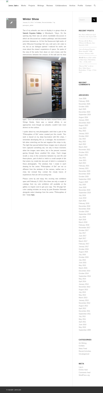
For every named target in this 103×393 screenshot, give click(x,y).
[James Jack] (11, 5)
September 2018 (85, 214)
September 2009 (85, 330)
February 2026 (84, 101)
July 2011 (82, 316)
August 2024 (83, 117)
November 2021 (84, 150)
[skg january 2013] (11, 23)
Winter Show (31, 19)
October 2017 (84, 230)
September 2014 (85, 276)
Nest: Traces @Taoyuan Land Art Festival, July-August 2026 (87, 36)
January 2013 (84, 300)
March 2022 (83, 147)
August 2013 (83, 290)
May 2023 (82, 131)
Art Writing (82, 343)
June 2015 (82, 263)
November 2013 (84, 287)
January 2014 (84, 284)
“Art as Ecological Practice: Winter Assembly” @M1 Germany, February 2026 (87, 51)
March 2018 (83, 222)
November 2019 (84, 190)
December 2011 (84, 311)
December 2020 (84, 171)
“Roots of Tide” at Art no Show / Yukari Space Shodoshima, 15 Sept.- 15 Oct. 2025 (88, 69)
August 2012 (83, 306)
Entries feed (83, 370)
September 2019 (85, 193)
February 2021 (84, 166)
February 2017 (84, 244)
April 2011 (82, 322)
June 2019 (82, 198)
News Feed (83, 348)
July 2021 (82, 158)
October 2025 (84, 107)
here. (33, 195)
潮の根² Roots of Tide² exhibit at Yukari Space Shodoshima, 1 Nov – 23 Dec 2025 (87, 60)
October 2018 (84, 211)
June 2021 (82, 160)
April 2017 (82, 238)
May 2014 (82, 279)
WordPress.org (84, 375)
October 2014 (84, 273)
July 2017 (82, 233)
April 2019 (82, 201)
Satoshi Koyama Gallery (32, 33)
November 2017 (84, 228)
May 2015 (82, 265)
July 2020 (82, 185)
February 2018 (84, 225)
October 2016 (84, 249)
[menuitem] (16, 5)
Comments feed (84, 372)
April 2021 (82, 163)
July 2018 (82, 217)
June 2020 (82, 187)
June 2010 (82, 325)
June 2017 (82, 236)
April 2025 (82, 109)
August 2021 (83, 155)
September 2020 (85, 179)
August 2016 (83, 252)
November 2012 (84, 303)
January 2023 (84, 133)
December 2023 (84, 123)
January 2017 (84, 246)
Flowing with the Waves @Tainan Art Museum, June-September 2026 (87, 43)
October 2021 (84, 152)
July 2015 (82, 260)
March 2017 (83, 241)
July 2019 (82, 195)
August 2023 (83, 125)
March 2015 (83, 268)
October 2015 (84, 257)
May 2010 (82, 327)
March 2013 (83, 298)
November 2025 (84, 104)
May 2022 (82, 141)
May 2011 (82, 319)
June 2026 (82, 98)
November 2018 (84, 209)
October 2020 (84, 176)
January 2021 (84, 168)
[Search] (95, 5)
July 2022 (82, 139)
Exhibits (38, 22)
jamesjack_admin (28, 25)
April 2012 (82, 308)
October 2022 (84, 136)
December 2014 (84, 271)
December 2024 (84, 112)
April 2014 (82, 281)
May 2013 (82, 295)
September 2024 (85, 115)
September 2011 (85, 314)
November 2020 (84, 174)
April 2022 (82, 144)
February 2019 (84, 203)
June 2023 (82, 128)
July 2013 (82, 292)
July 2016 (82, 255)
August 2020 (83, 182)
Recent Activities (47, 22)
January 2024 (84, 120)
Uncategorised (84, 354)
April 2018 (82, 220)
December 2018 (84, 206)
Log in (81, 367)
